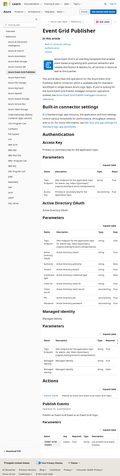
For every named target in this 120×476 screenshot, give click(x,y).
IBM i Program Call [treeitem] (17, 160)
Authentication (52, 48)
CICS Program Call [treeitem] (17, 123)
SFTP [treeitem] (10, 192)
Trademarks (24, 474)
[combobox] (20, 25)
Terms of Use (8, 474)
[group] (80, 183)
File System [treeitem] (13, 134)
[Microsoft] (5, 4)
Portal (84, 11)
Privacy (67, 469)
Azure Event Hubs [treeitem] (17, 77)
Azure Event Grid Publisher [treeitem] (21, 72)
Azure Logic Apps (58, 21)
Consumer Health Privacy (88, 469)
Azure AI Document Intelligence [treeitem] (17, 44)
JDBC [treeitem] (10, 176)
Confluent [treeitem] (13, 128)
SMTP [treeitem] (11, 198)
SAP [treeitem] (10, 187)
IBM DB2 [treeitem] (12, 150)
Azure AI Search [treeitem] (16, 50)
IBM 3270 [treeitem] (12, 144)
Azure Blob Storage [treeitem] (17, 61)
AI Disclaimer (8, 469)
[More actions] (115, 22)
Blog (42, 469)
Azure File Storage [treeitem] (17, 82)
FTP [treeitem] (10, 139)
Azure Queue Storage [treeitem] (18, 98)
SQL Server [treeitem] (13, 203)
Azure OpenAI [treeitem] (15, 93)
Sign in (113, 3)
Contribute (55, 469)
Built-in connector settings (58, 44)
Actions (48, 51)
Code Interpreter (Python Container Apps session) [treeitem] (20, 116)
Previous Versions (27, 469)
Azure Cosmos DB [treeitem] (16, 66)
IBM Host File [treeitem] (14, 155)
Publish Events (51, 395)
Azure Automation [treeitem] (17, 56)
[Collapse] (36, 19)
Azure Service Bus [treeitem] (17, 104)
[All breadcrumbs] (45, 22)
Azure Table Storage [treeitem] (18, 109)
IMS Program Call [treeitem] (16, 171)
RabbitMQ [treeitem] (13, 182)
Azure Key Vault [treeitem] (16, 88)
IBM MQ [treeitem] (12, 166)
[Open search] (105, 4)
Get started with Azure (103, 11)
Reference (76, 21)
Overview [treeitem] (10, 31)
